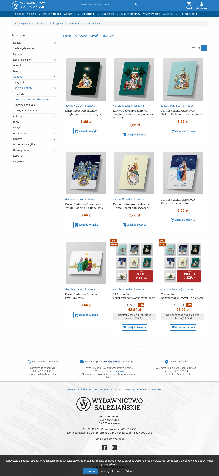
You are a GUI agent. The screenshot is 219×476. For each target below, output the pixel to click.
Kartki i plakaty (23, 88)
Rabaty (17, 139)
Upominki (88, 14)
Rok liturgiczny (22, 59)
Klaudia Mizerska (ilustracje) (80, 105)
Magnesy (18, 161)
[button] (55, 43)
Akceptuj (90, 471)
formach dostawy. (115, 371)
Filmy (16, 122)
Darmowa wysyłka (24, 144)
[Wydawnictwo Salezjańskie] (43, 5)
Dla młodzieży (130, 14)
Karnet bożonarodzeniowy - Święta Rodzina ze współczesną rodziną (133, 114)
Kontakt (156, 389)
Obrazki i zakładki (25, 105)
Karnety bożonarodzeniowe (32, 99)
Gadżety (69, 14)
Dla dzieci (107, 14)
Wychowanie (151, 14)
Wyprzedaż (19, 133)
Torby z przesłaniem (26, 110)
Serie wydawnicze (24, 48)
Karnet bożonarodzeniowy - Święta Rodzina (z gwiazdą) (131, 206)
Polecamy (19, 54)
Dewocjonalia (21, 150)
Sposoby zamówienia (137, 389)
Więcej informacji (112, 471)
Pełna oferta (188, 14)
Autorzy (168, 14)
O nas (118, 389)
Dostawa (70, 389)
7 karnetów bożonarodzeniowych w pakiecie (182, 296)
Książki (31, 14)
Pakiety (17, 71)
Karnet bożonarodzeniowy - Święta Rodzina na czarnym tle (85, 112)
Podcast (18, 14)
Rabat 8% (19, 156)
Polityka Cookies (87, 389)
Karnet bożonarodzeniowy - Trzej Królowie (83, 296)
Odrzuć (129, 471)
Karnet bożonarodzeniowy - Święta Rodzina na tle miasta (84, 206)
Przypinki (19, 82)
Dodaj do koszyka (86, 131)
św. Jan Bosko (52, 14)
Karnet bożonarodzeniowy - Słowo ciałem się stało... (179, 201)
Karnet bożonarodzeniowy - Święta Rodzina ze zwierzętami (181, 112)
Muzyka (17, 127)
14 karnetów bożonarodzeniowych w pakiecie (134, 296)
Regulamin (106, 389)
